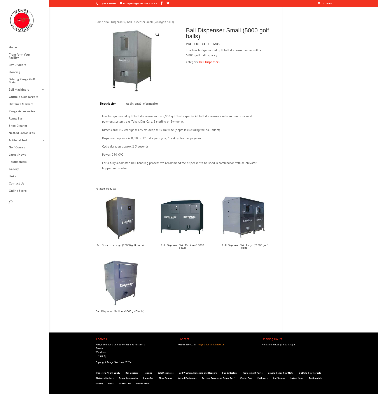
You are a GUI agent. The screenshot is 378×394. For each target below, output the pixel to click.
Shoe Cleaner (18, 125)
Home (13, 47)
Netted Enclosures (22, 133)
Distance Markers (21, 104)
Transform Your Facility (19, 56)
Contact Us (16, 183)
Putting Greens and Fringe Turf (218, 378)
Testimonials (18, 162)
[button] (157, 35)
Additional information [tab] (142, 104)
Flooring (14, 72)
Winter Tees (246, 378)
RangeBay (16, 118)
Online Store (18, 190)
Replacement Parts (252, 372)
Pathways (262, 378)
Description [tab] (108, 104)
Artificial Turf (18, 140)
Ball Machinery (19, 89)
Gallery (14, 169)
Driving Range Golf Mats (22, 81)
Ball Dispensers (115, 22)
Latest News (17, 154)
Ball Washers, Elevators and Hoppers (198, 372)
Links (12, 176)
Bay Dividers (17, 65)
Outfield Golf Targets (23, 96)
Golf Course (17, 147)
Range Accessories (22, 111)
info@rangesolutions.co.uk (210, 344)
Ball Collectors (229, 372)
